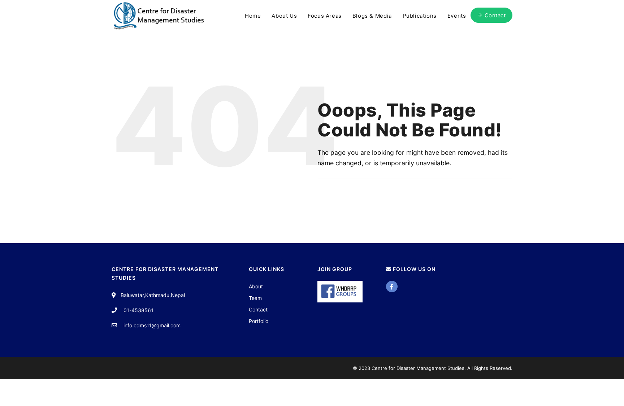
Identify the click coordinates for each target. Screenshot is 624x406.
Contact (258, 309)
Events (456, 15)
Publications (420, 15)
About (256, 286)
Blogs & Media (372, 15)
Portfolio (258, 321)
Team (255, 298)
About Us (284, 15)
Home (253, 15)
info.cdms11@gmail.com (152, 325)
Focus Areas (325, 15)
